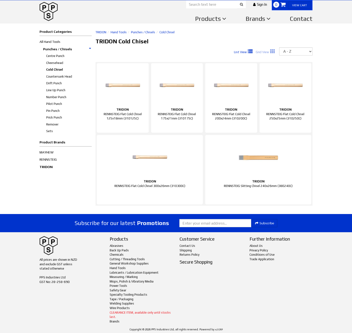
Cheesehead (54, 63)
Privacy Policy (259, 250)
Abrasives (116, 246)
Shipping (186, 250)
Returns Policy (189, 254)
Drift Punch (54, 83)
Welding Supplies (122, 303)
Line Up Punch (55, 90)
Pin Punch (53, 111)
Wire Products (120, 308)
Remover (52, 124)
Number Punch (56, 97)
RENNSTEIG (48, 159)
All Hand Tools (50, 42)
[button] (260, 4)
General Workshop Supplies (129, 263)
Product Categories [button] (56, 32)
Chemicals (117, 254)
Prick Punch (54, 117)
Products (208, 18)
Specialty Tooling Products (128, 294)
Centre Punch (55, 56)
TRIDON (46, 167)
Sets (49, 131)
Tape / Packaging (121, 299)
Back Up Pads (119, 250)
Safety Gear (118, 290)
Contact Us (187, 246)
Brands (256, 18)
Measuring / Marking (124, 277)
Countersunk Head (59, 76)
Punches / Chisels (57, 49)
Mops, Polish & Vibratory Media (131, 281)
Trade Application (262, 259)
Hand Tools (119, 32)
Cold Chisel (54, 69)
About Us (256, 246)
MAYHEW (47, 152)
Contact (301, 18)
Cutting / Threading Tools (127, 259)
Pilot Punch (54, 104)
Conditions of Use (262, 254)
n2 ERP (219, 329)
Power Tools (118, 286)
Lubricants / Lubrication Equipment (134, 272)
